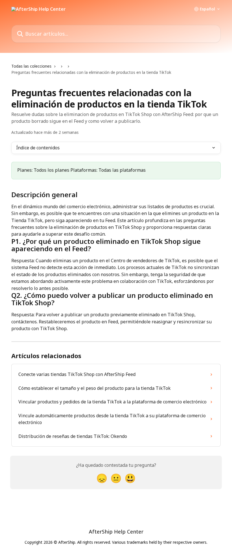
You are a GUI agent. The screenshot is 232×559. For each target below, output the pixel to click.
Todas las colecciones (31, 66)
